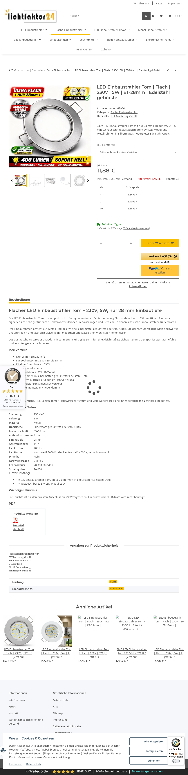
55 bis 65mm (116, 588)
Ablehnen (154, 760)
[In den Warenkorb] (12, 82)
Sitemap (58, 713)
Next (88, 180)
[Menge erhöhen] (131, 243)
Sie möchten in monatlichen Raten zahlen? (138, 284)
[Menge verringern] (101, 243)
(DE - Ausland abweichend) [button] (136, 228)
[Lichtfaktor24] (30, 16)
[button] (153, 16)
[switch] (176, 761)
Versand (127, 179)
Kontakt (13, 713)
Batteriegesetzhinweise (67, 726)
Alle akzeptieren (154, 741)
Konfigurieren (154, 751)
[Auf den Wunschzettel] (83, 91)
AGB (55, 707)
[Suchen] (146, 16)
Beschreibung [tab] (19, 299)
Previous (12, 180)
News (159, 3)
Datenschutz (33, 764)
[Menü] (182, 738)
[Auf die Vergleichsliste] (74, 91)
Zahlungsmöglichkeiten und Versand (26, 721)
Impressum (15, 764)
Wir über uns (141, 3)
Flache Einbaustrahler (124, 112)
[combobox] (138, 152)
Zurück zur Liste (20, 70)
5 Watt (113, 581)
